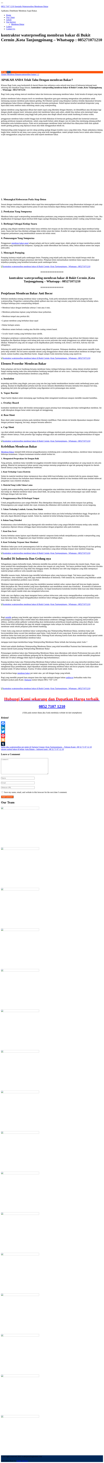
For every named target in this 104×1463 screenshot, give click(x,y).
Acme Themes (22, 1461)
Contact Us (10, 29)
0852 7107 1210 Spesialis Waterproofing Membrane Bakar (24, 6)
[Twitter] (52, 732)
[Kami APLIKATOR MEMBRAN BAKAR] (20, 1092)
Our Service (11, 22)
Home (8, 15)
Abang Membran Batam (10, 74)
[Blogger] (52, 740)
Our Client (10, 17)
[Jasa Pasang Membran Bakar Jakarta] (20, 1011)
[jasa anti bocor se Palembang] (20, 1417)
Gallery (9, 27)
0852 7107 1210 (52, 706)
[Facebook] (52, 723)
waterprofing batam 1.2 (29, 74)
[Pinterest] (52, 736)
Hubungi (27, 680)
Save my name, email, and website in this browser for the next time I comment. (35, 792)
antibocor (69, 677)
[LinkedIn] (52, 728)
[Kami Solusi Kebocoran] (20, 1052)
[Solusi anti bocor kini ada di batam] (20, 1255)
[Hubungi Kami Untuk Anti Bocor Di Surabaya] (20, 971)
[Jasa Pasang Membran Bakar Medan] (20, 930)
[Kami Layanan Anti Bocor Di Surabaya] (20, 1133)
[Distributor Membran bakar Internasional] (20, 809)
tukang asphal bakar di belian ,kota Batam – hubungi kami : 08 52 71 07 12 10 (32, 749)
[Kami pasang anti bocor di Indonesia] (20, 1376)
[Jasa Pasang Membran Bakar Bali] (20, 890)
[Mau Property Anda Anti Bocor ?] (20, 1336)
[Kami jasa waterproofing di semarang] (20, 1214)
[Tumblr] (52, 744)
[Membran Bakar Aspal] (20, 849)
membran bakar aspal (19, 243)
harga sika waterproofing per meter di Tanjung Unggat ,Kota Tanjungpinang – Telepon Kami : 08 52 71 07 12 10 (46, 747)
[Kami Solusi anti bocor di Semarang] (20, 1295)
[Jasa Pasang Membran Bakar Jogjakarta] (20, 1173)
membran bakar (23, 673)
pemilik (8, 617)
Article (9, 20)
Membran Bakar (17, 24)
